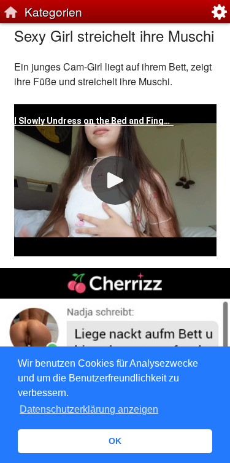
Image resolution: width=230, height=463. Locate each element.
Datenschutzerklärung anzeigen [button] (89, 409)
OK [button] (115, 441)
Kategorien (53, 11)
